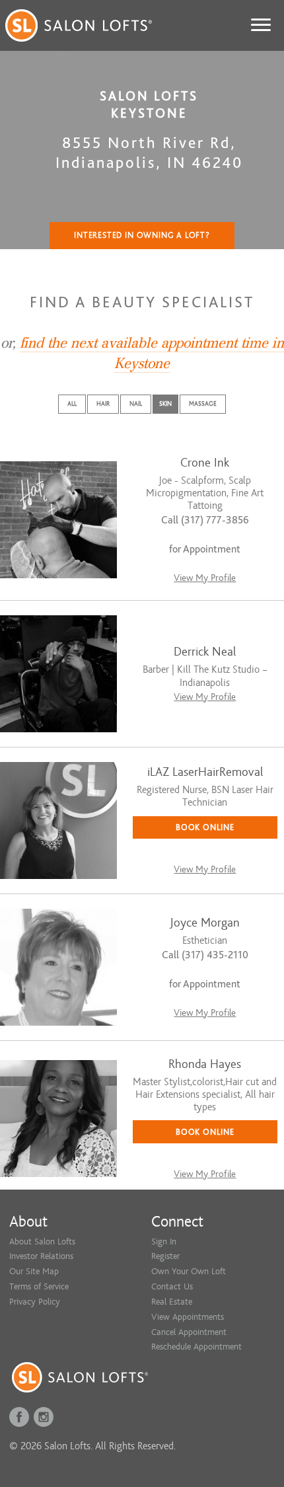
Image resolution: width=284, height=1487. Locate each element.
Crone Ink (204, 463)
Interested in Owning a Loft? (142, 235)
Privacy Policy (34, 1302)
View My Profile (205, 578)
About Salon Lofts (42, 1241)
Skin (165, 403)
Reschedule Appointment (196, 1347)
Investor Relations (41, 1256)
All (72, 403)
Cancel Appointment (189, 1332)
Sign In (163, 1241)
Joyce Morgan (205, 923)
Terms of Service (39, 1286)
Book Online (205, 827)
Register (165, 1256)
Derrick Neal (205, 652)
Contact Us (172, 1286)
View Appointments (187, 1317)
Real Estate (171, 1302)
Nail (135, 403)
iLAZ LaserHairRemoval (205, 772)
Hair (103, 403)
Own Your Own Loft (188, 1271)
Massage (203, 403)
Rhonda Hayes (204, 1064)
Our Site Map (34, 1271)
